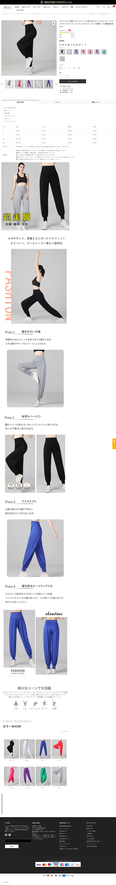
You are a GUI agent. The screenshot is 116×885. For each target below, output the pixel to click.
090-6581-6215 (39, 829)
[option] (29, 48)
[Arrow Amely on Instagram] (10, 834)
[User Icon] (108, 6)
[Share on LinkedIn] (74, 45)
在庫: (60, 37)
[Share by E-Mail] (68, 45)
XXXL (79, 68)
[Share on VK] (85, 45)
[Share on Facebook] (60, 45)
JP (96, 7)
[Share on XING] (79, 45)
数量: (60, 72)
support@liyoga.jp (41, 828)
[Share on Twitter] (63, 45)
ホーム (3, 14)
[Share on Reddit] (77, 45)
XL (69, 68)
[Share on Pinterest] (71, 45)
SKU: (60, 34)
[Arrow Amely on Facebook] (6, 834)
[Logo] (8, 7)
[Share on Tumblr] (65, 45)
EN (99, 7)
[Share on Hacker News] (82, 45)
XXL (74, 68)
